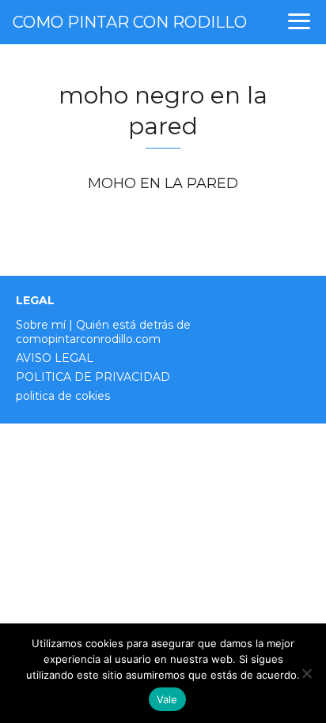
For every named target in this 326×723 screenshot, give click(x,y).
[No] (306, 673)
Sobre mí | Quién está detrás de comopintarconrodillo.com (103, 332)
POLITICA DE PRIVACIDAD (93, 377)
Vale (167, 699)
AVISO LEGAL (54, 358)
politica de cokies (63, 396)
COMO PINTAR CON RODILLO (130, 22)
